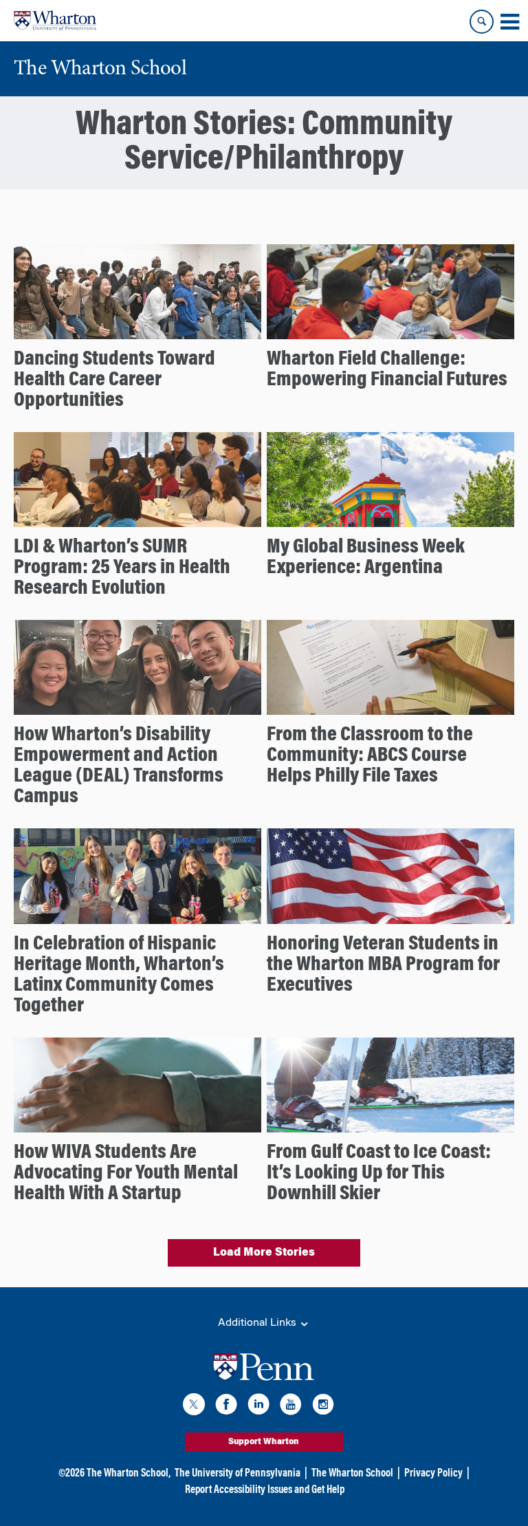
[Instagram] (323, 1406)
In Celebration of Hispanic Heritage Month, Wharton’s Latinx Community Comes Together (119, 975)
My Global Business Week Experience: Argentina (366, 558)
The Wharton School (352, 1473)
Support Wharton (263, 1442)
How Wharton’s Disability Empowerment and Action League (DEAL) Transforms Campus (118, 766)
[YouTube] (291, 1406)
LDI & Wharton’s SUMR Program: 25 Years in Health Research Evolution (122, 568)
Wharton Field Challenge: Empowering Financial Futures (387, 370)
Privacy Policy (433, 1473)
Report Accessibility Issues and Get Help (264, 1490)
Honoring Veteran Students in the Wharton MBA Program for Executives (383, 965)
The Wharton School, (128, 1473)
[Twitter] (194, 1406)
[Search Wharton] (482, 22)
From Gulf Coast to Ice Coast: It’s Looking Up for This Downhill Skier (379, 1174)
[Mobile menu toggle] (509, 22)
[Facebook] (226, 1406)
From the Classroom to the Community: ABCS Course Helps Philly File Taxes (370, 756)
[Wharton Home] (55, 20)
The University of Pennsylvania (237, 1473)
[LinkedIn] (259, 1406)
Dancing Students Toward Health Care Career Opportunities (114, 380)
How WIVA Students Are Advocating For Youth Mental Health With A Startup (126, 1174)
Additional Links (258, 1323)
